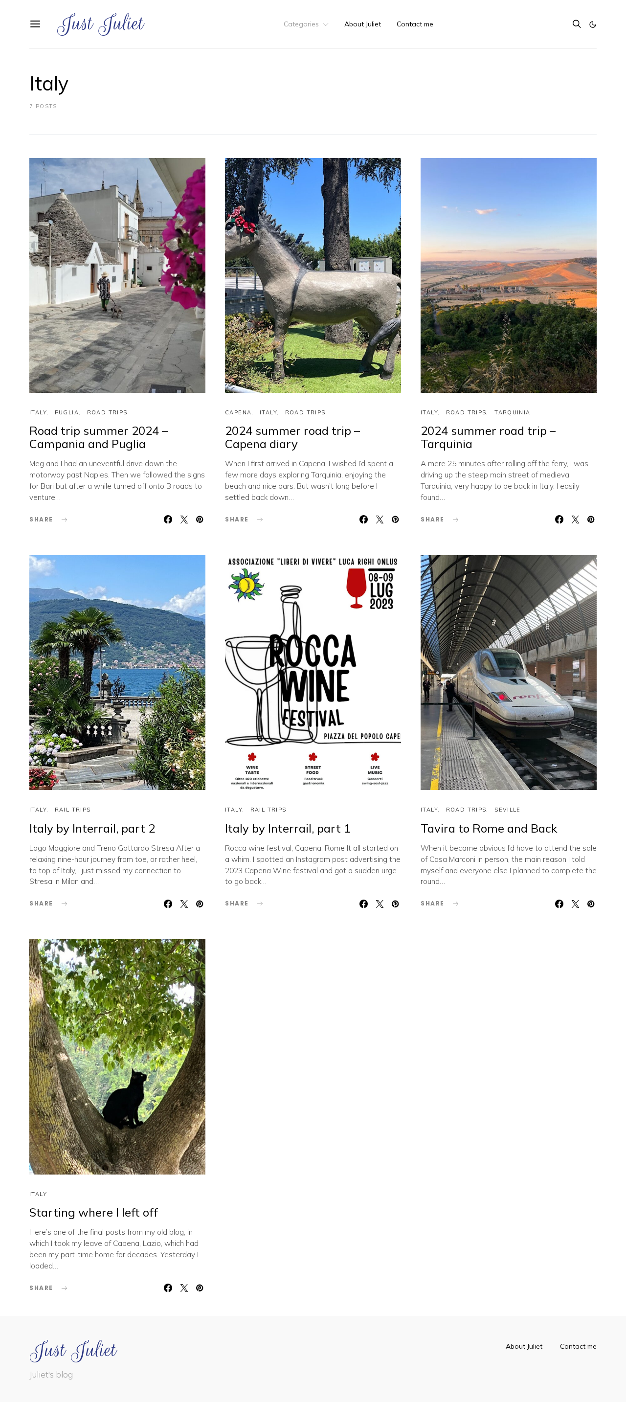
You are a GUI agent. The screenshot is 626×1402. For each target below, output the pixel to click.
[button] (593, 24)
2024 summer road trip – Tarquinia (488, 437)
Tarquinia (512, 412)
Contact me (415, 24)
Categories (301, 24)
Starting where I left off (93, 1212)
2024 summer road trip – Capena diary (292, 437)
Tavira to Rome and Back (489, 828)
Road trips (107, 412)
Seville (507, 809)
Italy (37, 412)
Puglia (67, 412)
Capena (238, 412)
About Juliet (362, 24)
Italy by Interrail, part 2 (92, 828)
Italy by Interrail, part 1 (288, 828)
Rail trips (73, 809)
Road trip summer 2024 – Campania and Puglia (98, 437)
